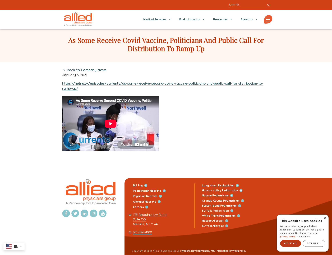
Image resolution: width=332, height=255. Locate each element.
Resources (220, 19)
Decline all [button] (314, 243)
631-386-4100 (142, 232)
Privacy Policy (238, 250)
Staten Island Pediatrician (223, 206)
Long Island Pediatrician (222, 185)
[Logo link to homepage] (90, 205)
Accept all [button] (290, 243)
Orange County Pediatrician (225, 201)
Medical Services (154, 19)
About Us (247, 19)
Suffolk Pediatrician (219, 211)
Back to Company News (86, 70)
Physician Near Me (149, 196)
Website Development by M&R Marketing (204, 250)
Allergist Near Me (148, 202)
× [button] (324, 218)
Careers (142, 207)
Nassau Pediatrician (219, 195)
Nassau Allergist (217, 221)
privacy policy (287, 236)
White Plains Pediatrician (223, 216)
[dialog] (303, 233)
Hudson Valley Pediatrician (224, 190)
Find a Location (189, 19)
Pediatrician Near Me (151, 191)
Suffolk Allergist (217, 226)
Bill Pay (142, 185)
